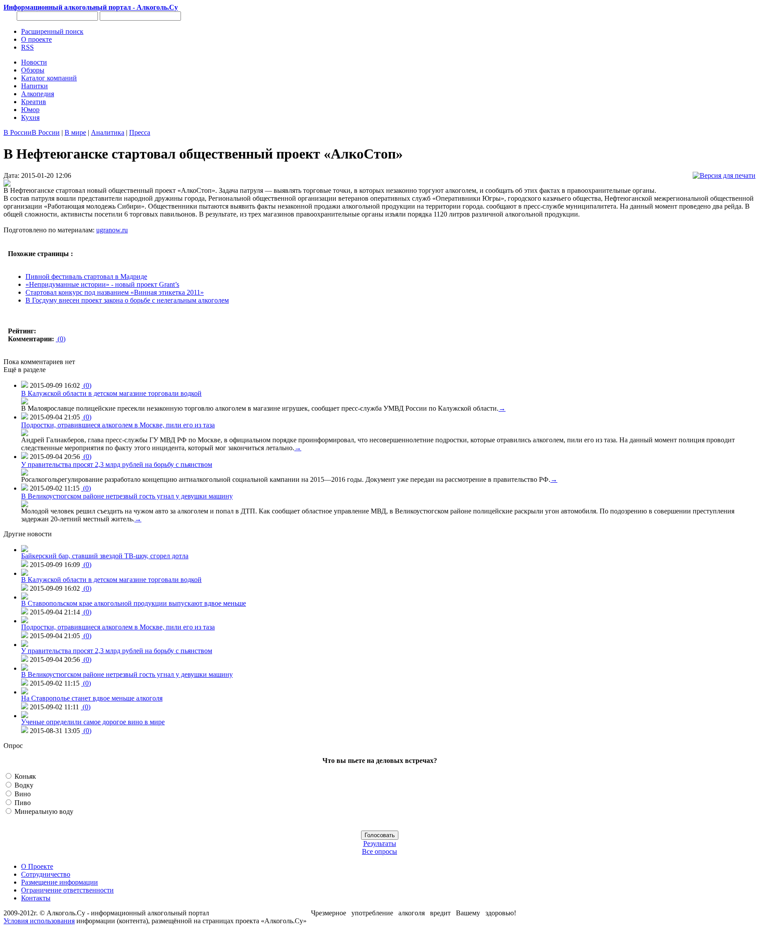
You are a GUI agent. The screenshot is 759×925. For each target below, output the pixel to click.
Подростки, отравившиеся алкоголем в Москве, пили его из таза (118, 425)
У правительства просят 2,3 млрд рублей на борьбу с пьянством (116, 464)
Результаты (379, 843)
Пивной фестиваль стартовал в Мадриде (86, 276)
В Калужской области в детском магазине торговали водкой (111, 393)
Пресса (139, 132)
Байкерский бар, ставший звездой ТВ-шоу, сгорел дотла (104, 556)
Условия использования (39, 921)
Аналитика (107, 132)
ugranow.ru (112, 230)
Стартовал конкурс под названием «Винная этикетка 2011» (114, 292)
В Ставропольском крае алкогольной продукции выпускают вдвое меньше (133, 603)
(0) (60, 339)
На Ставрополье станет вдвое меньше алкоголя (92, 698)
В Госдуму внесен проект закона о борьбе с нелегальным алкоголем (127, 300)
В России (18, 132)
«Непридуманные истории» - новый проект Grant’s (102, 284)
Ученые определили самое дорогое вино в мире (93, 722)
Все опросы (379, 851)
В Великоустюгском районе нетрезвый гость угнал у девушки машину (127, 496)
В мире (75, 132)
